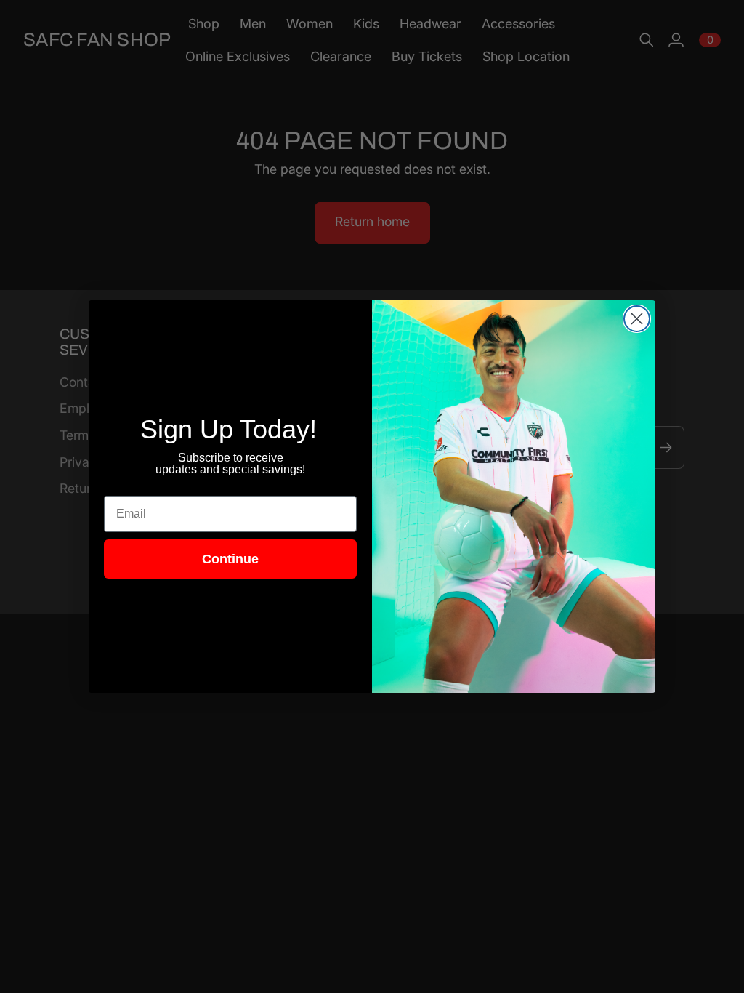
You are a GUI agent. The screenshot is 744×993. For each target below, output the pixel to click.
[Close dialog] (637, 318)
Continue (230, 559)
